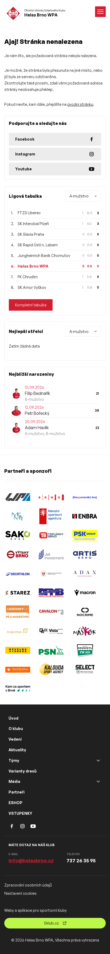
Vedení (15, 739)
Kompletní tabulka (30, 305)
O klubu (16, 728)
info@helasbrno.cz (31, 860)
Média (14, 781)
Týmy (14, 760)
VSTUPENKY (20, 813)
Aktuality (17, 750)
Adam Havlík (37, 427)
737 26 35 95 (81, 860)
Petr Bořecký (37, 413)
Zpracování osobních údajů (28, 885)
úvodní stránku (80, 104)
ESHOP (15, 802)
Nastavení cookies (20, 893)
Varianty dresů (23, 771)
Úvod (13, 718)
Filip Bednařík (37, 393)
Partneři (17, 792)
